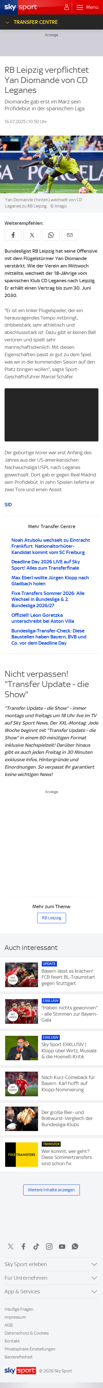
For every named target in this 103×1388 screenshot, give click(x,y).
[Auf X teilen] (32, 235)
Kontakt (12, 1341)
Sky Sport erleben (26, 1264)
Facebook (23, 1246)
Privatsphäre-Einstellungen (30, 1349)
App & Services (22, 1291)
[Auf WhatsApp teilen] (51, 235)
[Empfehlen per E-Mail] (69, 235)
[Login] (67, 7)
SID (8, 504)
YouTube (62, 1246)
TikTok (36, 1246)
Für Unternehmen (26, 1278)
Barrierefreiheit (19, 1357)
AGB (9, 1325)
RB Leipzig (51, 917)
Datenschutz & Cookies (27, 1333)
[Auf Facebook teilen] (13, 235)
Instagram (49, 1246)
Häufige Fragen (19, 1309)
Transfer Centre (36, 22)
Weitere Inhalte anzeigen (51, 1189)
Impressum (15, 1317)
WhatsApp (75, 1246)
